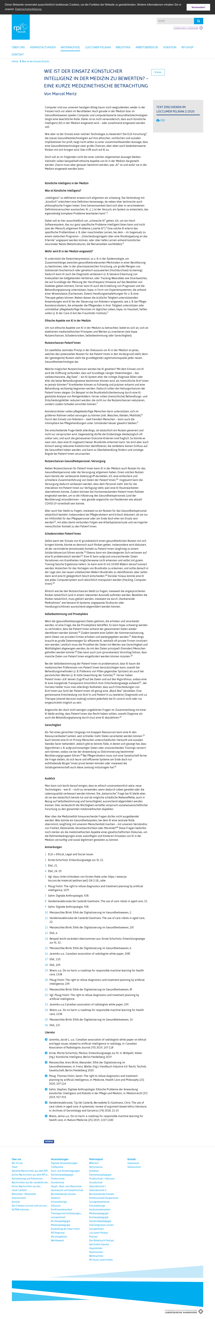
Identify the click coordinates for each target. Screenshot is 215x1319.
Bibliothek (123, 47)
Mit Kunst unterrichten (101, 1259)
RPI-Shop (187, 47)
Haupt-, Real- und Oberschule (66, 1186)
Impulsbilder (95, 1248)
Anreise (16, 1201)
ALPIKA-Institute (20, 1209)
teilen (158, 72)
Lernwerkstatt (58, 1217)
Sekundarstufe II (97, 1190)
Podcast (93, 1236)
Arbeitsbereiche (147, 47)
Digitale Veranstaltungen (64, 1163)
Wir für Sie (17, 1163)
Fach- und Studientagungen (65, 1171)
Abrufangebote (59, 1236)
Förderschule (58, 1178)
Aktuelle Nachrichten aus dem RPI (30, 1171)
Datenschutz (134, 1167)
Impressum (133, 1163)
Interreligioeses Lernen (101, 1225)
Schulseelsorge (59, 1201)
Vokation (169, 47)
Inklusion (55, 1205)
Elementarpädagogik (62, 1174)
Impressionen (19, 1198)
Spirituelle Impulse (99, 1244)
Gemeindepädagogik (100, 1221)
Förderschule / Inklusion (102, 1178)
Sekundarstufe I (97, 1186)
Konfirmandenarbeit (61, 1209)
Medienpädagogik (60, 1225)
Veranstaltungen (43, 47)
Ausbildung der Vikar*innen (65, 1229)
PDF (162, 120)
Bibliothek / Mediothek (24, 1194)
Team (15, 1167)
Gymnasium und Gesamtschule (67, 1190)
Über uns (18, 47)
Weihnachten (96, 1256)
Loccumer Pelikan (98, 47)
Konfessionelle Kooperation (103, 1198)
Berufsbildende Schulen (63, 1194)
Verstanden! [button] (198, 7)
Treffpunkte (57, 1167)
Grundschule (57, 1182)
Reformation (96, 1167)
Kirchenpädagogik (60, 1221)
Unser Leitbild (19, 1190)
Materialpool (70, 47)
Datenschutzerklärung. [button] (28, 9)
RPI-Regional (58, 1232)
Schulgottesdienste (99, 1201)
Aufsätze (49, 1141)
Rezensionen (96, 1252)
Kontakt (18, 54)
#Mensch (94, 1163)
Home (15, 61)
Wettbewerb (57, 1240)
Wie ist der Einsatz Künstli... (36, 61)
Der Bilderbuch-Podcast (101, 1240)
